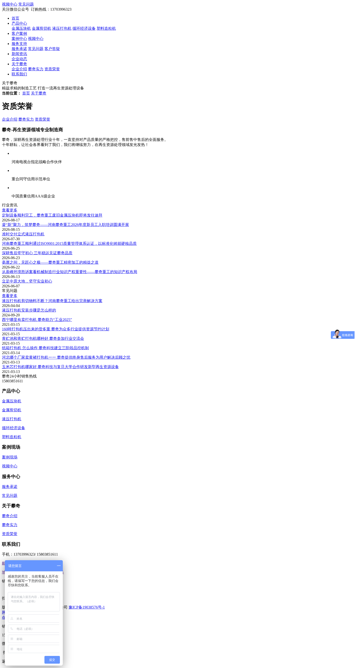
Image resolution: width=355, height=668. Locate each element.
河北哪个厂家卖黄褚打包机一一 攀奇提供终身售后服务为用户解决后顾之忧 (66, 357)
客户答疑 (52, 49)
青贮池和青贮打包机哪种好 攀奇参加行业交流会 (43, 338)
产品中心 (19, 23)
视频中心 (35, 38)
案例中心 (19, 38)
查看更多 (9, 210)
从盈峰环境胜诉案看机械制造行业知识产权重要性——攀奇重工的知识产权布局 (69, 272)
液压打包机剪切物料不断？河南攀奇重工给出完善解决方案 (52, 301)
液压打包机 (61, 28)
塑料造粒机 (106, 28)
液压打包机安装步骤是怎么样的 (29, 310)
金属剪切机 (41, 28)
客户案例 (19, 33)
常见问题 (35, 49)
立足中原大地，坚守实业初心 (27, 281)
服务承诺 (19, 49)
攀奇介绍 (9, 516)
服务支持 (19, 44)
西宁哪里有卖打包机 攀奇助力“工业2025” (37, 320)
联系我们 (19, 74)
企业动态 (19, 59)
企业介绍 (19, 69)
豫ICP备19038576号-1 (87, 607)
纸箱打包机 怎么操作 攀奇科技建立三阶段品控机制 (45, 348)
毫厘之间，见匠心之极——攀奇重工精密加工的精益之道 (50, 262)
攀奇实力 (35, 69)
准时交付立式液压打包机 (23, 234)
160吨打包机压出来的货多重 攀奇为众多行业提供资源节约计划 (55, 329)
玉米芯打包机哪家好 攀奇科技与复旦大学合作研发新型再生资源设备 (60, 367)
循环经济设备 (84, 28)
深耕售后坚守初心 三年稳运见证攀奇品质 (37, 253)
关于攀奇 (19, 64)
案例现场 (9, 457)
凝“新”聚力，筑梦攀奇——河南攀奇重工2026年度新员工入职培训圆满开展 (65, 225)
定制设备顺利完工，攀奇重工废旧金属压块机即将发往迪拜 (52, 215)
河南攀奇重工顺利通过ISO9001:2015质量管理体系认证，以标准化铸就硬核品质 (69, 243)
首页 (15, 18)
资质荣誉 (52, 69)
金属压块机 (21, 28)
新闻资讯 (19, 54)
